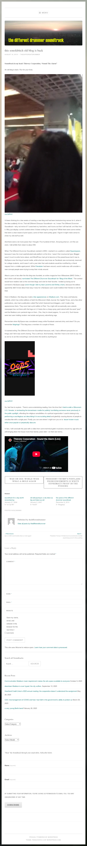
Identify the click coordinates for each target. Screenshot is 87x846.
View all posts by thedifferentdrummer (31, 523)
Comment (10, 561)
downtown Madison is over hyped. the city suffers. (23, 686)
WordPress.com (54, 840)
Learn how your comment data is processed (50, 647)
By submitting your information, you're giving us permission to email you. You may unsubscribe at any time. (39, 795)
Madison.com (54, 297)
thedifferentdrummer (30, 54)
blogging (17, 510)
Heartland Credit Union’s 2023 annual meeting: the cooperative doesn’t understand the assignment (41, 691)
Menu (44, 12)
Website (9, 611)
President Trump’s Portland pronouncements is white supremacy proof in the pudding (66, 536)
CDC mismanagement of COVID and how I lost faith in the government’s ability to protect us (38, 699)
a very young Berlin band (14, 708)
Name (9, 594)
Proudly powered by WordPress (43, 837)
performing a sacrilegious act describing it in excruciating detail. (28, 416)
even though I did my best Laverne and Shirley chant (44, 284)
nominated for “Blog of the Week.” (47, 278)
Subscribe (13, 805)
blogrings (16, 324)
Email (9, 602)
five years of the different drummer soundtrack (65, 499)
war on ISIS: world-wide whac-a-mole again (18, 535)
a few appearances (39, 297)
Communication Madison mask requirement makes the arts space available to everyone (37, 681)
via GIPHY (9, 214)
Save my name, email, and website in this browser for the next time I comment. (12, 625)
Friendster (39, 266)
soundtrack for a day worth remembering (14, 499)
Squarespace (75, 251)
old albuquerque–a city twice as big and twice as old (41, 499)
